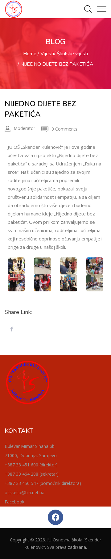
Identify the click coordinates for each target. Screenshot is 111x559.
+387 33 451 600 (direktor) (31, 465)
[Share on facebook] (11, 329)
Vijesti (47, 53)
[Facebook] (55, 517)
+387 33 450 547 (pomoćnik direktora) (43, 483)
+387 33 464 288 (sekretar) (32, 474)
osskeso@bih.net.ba (24, 492)
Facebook (14, 502)
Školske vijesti (72, 53)
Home (29, 53)
